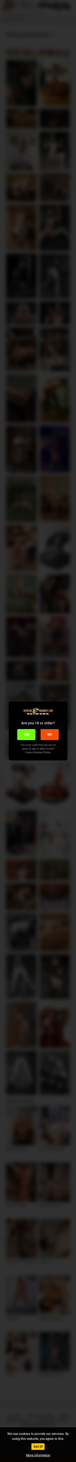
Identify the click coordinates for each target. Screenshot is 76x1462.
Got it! (38, 1446)
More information (38, 1455)
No (49, 734)
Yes (26, 734)
